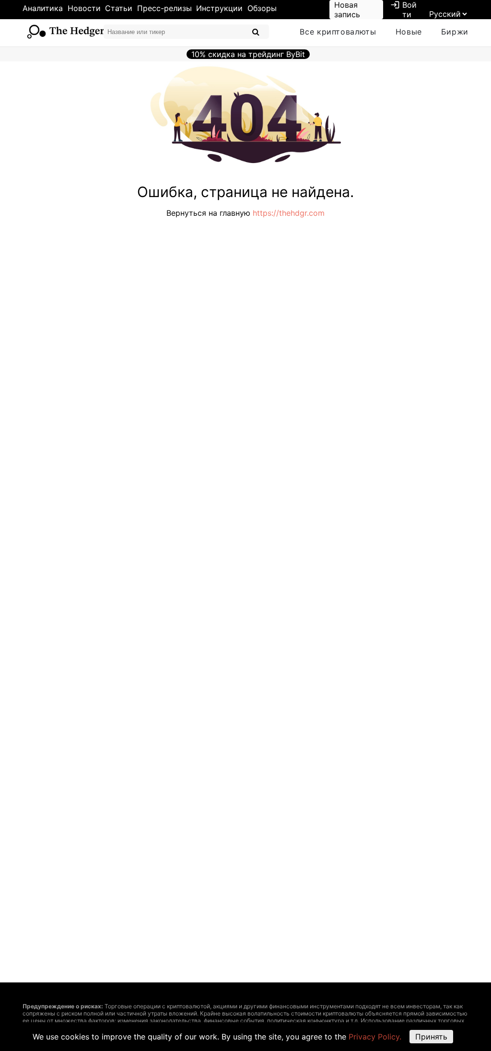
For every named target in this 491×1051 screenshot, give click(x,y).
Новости (84, 8)
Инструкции (219, 8)
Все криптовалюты (338, 31)
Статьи (118, 8)
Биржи (454, 31)
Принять (431, 1036)
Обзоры (262, 8)
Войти (403, 9)
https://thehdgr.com (289, 213)
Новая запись (347, 9)
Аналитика (43, 8)
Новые (409, 31)
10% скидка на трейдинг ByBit (248, 54)
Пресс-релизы (164, 8)
